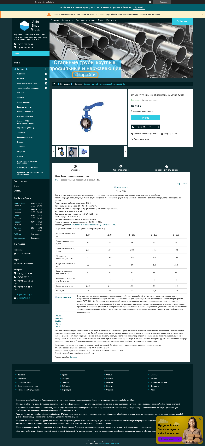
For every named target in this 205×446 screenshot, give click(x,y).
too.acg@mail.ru (23, 298)
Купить (145, 117)
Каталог (66, 20)
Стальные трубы (24, 382)
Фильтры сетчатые (24, 107)
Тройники (21, 147)
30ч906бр (59, 318)
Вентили (20, 97)
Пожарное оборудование (28, 88)
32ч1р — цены (181, 183)
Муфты (20, 156)
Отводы (20, 142)
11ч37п (57, 326)
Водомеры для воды (26, 128)
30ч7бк (58, 324)
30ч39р (58, 321)
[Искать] (47, 53)
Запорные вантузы (24, 137)
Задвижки (21, 74)
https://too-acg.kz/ (25, 294)
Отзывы (17, 191)
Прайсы (109, 386)
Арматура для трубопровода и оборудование (30, 173)
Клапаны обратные (25, 116)
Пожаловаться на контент (109, 443)
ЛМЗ (56, 180)
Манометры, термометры (27, 167)
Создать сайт (40, 2)
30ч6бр (58, 316)
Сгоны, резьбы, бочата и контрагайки (27, 162)
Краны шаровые (24, 102)
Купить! (139, 7)
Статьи (109, 375)
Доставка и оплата (85, 20)
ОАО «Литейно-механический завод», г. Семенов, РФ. (93, 225)
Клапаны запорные (25, 111)
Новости (109, 378)
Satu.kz (114, 441)
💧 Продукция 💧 (65, 84)
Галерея (109, 382)
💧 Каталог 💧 (21, 69)
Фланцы (20, 78)
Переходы (21, 132)
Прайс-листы (20, 181)
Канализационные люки (27, 83)
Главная (55, 20)
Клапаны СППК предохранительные (25, 122)
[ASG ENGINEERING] (30, 25)
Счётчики (66, 386)
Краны (64, 375)
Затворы (78, 84)
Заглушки (21, 151)
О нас (101, 20)
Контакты (111, 20)
